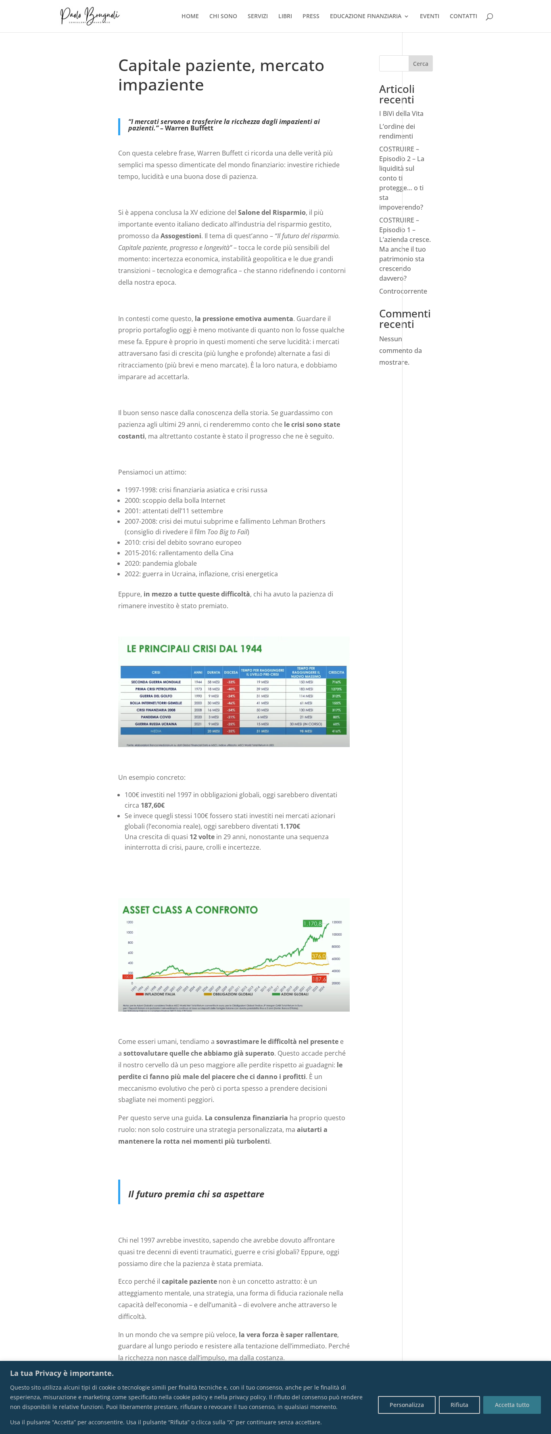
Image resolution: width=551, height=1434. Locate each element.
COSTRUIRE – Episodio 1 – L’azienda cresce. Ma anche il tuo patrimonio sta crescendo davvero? (405, 249)
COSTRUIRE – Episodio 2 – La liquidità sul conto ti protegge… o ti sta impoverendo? (401, 178)
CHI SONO (223, 16)
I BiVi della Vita (401, 113)
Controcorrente (403, 291)
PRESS (311, 16)
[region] (275, 1397)
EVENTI (429, 16)
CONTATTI (463, 16)
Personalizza (407, 1405)
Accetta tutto (512, 1405)
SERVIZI (258, 16)
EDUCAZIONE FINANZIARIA (365, 16)
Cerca (420, 63)
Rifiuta (459, 1405)
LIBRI (285, 16)
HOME (190, 16)
